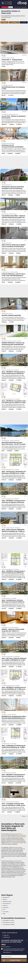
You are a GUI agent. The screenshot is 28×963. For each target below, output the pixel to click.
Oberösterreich (7, 903)
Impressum (7, 937)
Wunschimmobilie (6, 874)
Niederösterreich (7, 901)
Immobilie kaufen (17, 847)
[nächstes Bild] (26, 48)
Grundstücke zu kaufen (9, 924)
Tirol (4, 909)
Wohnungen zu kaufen (8, 922)
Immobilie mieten (17, 861)
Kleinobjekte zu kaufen (8, 920)
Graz (12, 842)
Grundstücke (22, 837)
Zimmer (5, 837)
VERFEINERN (24, 22)
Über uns (6, 935)
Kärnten (5, 899)
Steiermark (5, 907)
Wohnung (18, 835)
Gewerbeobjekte (12, 837)
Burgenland (6, 897)
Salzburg (5, 905)
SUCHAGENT (4, 22)
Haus (24, 835)
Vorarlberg (5, 911)
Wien (4, 913)
